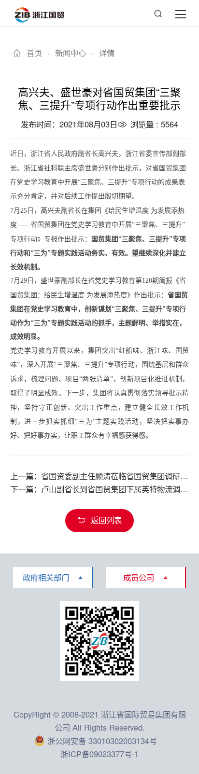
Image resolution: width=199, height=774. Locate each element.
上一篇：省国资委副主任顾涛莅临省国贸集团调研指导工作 (99, 476)
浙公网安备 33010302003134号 (102, 740)
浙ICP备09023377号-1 (99, 754)
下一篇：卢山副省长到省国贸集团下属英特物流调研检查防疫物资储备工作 (99, 489)
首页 (34, 53)
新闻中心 (70, 53)
